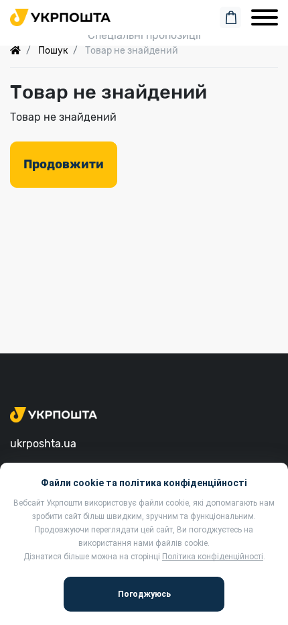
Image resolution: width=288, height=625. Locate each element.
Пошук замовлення (144, 15)
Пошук (53, 50)
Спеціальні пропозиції (144, 35)
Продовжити (63, 164)
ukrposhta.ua (43, 443)
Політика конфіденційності (212, 556)
